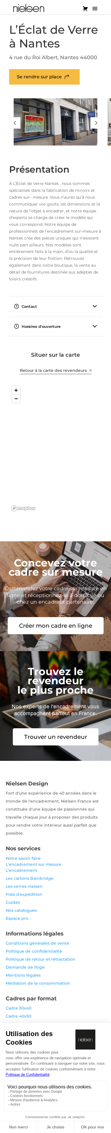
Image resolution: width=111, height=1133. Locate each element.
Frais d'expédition (24, 894)
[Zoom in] (16, 390)
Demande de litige (25, 967)
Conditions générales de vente (37, 943)
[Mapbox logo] (23, 508)
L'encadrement (21, 870)
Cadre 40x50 (18, 1016)
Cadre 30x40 (18, 1008)
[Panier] (85, 8)
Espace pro (17, 918)
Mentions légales (23, 975)
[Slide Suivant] (96, 123)
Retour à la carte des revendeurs (53, 370)
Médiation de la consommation (38, 983)
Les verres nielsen (24, 886)
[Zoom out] (16, 398)
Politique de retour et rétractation (40, 959)
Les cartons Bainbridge (30, 878)
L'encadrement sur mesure (33, 864)
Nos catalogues (21, 910)
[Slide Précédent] (14, 123)
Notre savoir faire (23, 858)
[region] (55, 448)
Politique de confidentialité (34, 951)
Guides (13, 902)
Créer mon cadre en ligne (55, 625)
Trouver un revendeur (55, 736)
